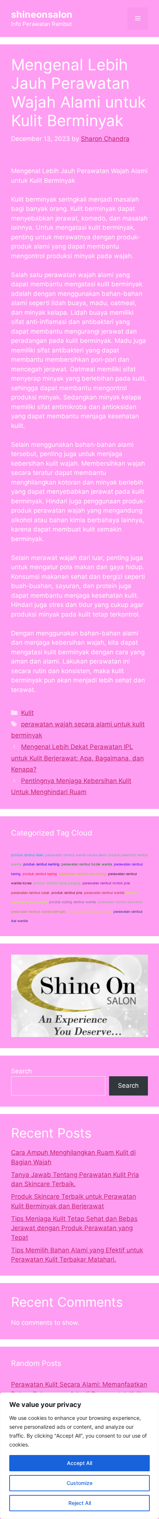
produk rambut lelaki (27, 855)
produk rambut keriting (41, 864)
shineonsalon (41, 14)
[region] (79, 1456)
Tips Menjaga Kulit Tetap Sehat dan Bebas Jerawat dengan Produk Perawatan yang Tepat (74, 1228)
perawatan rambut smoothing (82, 874)
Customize (79, 1483)
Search (21, 1071)
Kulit (27, 712)
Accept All (79, 1463)
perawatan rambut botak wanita (86, 864)
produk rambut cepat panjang (57, 883)
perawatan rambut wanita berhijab (38, 911)
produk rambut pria (66, 893)
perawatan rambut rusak (30, 893)
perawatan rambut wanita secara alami (75, 855)
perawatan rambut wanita (104, 893)
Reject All (79, 1503)
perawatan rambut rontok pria (106, 883)
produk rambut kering (40, 874)
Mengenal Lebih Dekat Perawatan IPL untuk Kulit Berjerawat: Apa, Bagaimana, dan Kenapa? (77, 758)
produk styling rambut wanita (72, 902)
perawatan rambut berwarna (120, 902)
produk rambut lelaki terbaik (89, 911)
